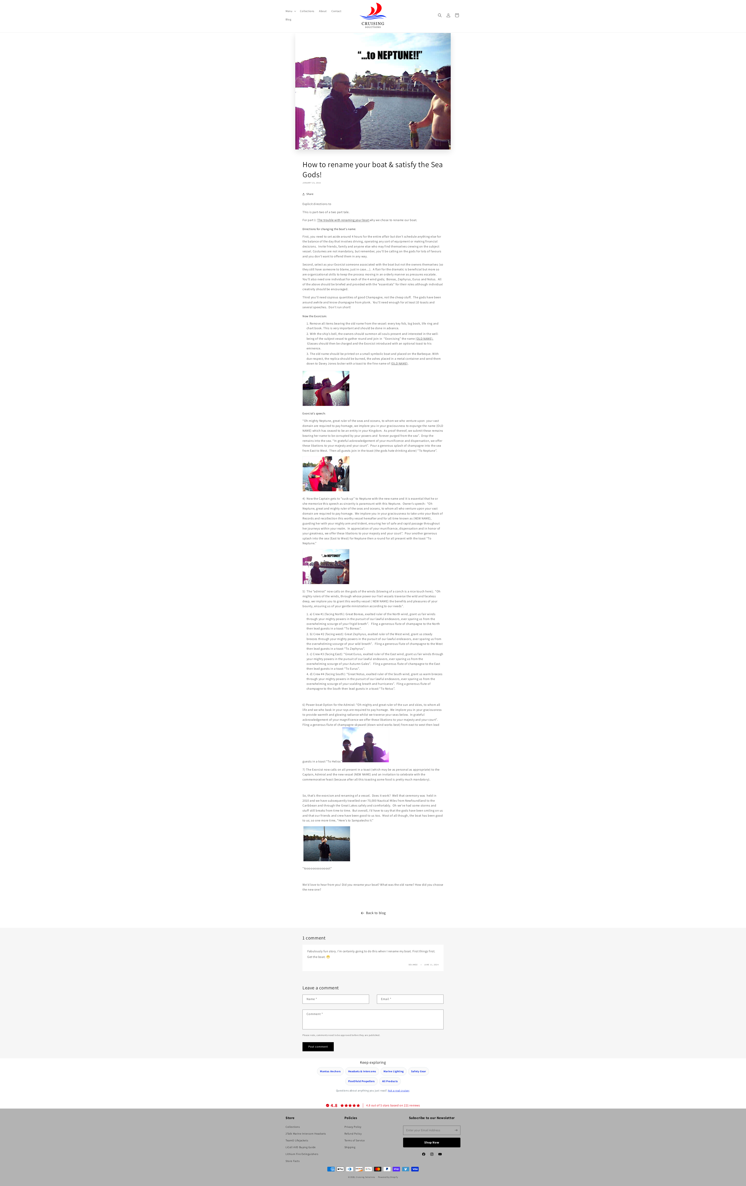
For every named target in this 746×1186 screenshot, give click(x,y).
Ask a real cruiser (398, 1090)
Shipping (350, 1147)
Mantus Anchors (330, 1071)
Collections (293, 1127)
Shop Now (431, 1142)
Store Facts (293, 1161)
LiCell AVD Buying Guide (301, 1147)
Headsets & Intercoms (362, 1071)
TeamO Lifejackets (297, 1140)
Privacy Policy (352, 1127)
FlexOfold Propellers (361, 1081)
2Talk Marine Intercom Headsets (306, 1133)
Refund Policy (353, 1133)
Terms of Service (354, 1140)
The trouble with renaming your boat (343, 220)
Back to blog (376, 913)
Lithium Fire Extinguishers (302, 1154)
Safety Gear (418, 1071)
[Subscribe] (456, 1130)
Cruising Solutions (365, 1177)
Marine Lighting (393, 1071)
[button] (290, 11)
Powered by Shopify (388, 1177)
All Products (390, 1081)
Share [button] (310, 194)
